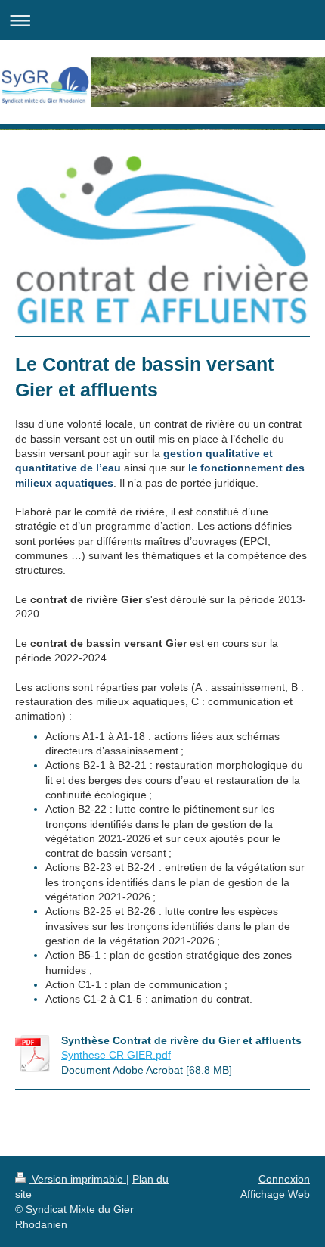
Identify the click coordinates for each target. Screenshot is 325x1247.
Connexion (284, 1179)
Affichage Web (275, 1194)
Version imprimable (77, 1179)
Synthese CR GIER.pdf (116, 1055)
